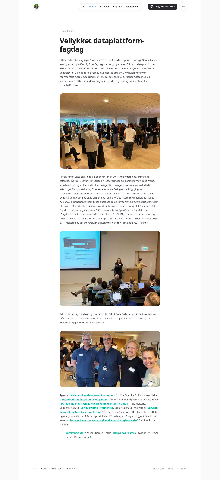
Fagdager (118, 6)
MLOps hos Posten (124, 433)
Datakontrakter (74, 433)
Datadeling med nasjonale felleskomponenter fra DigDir (94, 403)
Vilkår (171, 468)
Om (83, 6)
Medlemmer (132, 6)
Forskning (105, 6)
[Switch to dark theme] (183, 7)
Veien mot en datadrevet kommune (92, 395)
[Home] (36, 6)
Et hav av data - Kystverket (97, 407)
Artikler (92, 6)
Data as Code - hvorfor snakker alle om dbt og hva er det (103, 420)
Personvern (158, 468)
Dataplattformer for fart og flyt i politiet (84, 399)
